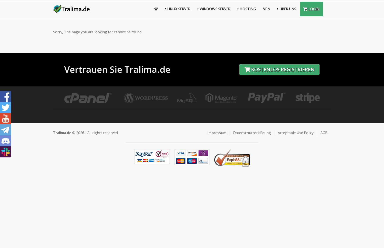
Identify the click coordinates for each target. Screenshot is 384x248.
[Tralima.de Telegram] (5, 129)
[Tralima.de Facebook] (5, 96)
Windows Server (215, 8)
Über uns (288, 8)
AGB (324, 132)
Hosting (248, 8)
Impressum (216, 132)
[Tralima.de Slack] (5, 151)
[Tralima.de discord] (5, 140)
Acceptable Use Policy (296, 132)
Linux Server (178, 8)
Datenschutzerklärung (252, 132)
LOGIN (313, 8)
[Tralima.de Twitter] (5, 107)
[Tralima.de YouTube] (5, 118)
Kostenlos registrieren (283, 69)
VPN (266, 8)
